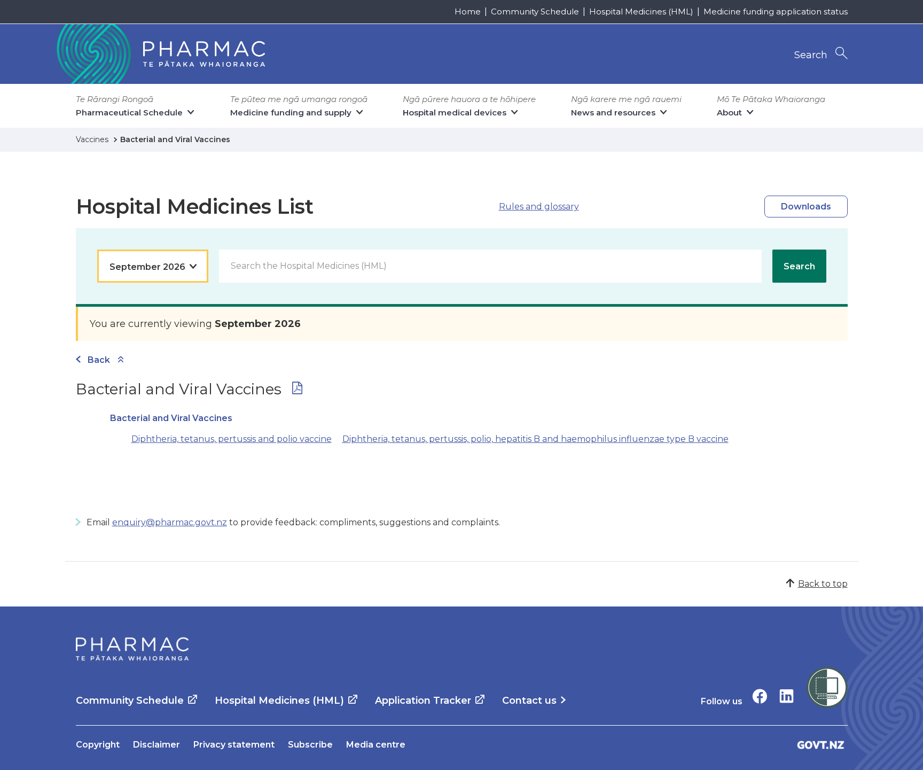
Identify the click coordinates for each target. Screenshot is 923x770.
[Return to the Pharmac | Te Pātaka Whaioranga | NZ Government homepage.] (159, 54)
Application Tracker (423, 700)
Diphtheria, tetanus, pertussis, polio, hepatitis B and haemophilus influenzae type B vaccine (535, 439)
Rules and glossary (539, 206)
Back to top (823, 584)
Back (99, 360)
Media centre (375, 745)
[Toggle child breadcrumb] (121, 360)
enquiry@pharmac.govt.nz (169, 522)
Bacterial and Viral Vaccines (171, 418)
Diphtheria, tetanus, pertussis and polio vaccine (231, 439)
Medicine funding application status (775, 11)
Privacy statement (234, 745)
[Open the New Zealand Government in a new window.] (821, 744)
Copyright (98, 745)
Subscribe (310, 745)
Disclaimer (156, 745)
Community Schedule (535, 11)
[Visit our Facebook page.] (759, 696)
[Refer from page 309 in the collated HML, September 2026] (297, 390)
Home (468, 11)
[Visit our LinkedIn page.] (786, 696)
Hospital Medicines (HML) (641, 11)
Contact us (529, 700)
